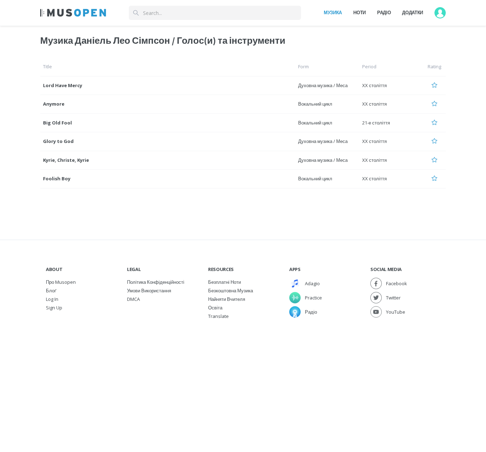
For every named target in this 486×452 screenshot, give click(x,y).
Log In (52, 299)
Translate (218, 316)
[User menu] (440, 12)
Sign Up (54, 307)
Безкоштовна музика (230, 290)
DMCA (133, 299)
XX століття (374, 85)
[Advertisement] (243, 374)
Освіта (215, 307)
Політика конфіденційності (155, 282)
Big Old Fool (57, 122)
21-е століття (376, 122)
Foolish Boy (56, 178)
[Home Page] (73, 13)
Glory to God (58, 141)
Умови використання (149, 290)
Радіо (384, 12)
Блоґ (51, 290)
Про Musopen (61, 282)
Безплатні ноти (224, 282)
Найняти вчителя (226, 299)
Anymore (53, 104)
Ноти (359, 12)
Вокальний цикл (315, 104)
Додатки (412, 12)
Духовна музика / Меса (323, 85)
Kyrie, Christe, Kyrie (66, 160)
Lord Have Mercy (62, 85)
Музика (333, 12)
